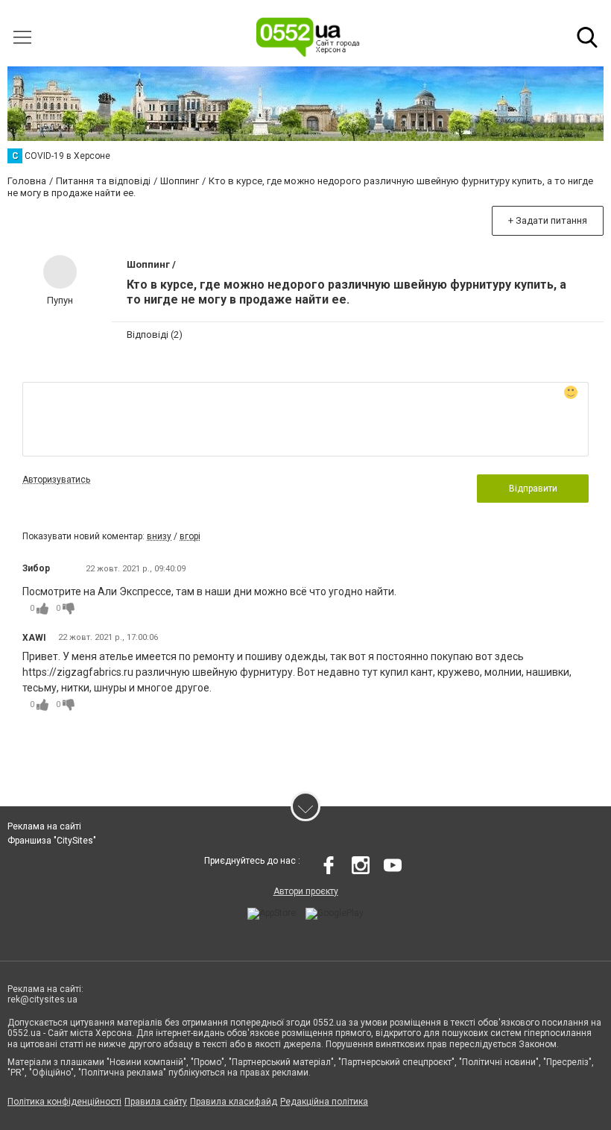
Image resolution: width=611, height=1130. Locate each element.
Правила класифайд (233, 1101)
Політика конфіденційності (64, 1101)
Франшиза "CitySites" (51, 840)
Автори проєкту (305, 891)
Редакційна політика (324, 1101)
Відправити (533, 488)
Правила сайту (155, 1101)
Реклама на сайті (44, 826)
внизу (159, 536)
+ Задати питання (547, 220)
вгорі (190, 536)
